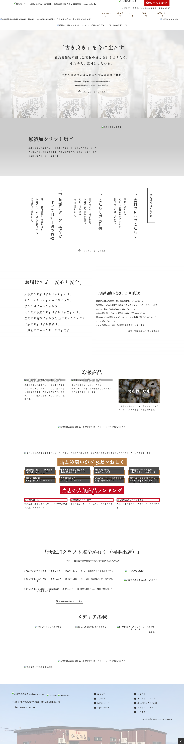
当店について (146, 14)
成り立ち (120, 14)
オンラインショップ (146, 699)
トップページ (106, 14)
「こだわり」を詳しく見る (93, 250)
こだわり (132, 14)
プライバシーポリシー (147, 708)
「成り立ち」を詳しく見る (93, 91)
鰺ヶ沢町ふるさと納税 (147, 703)
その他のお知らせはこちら (71, 601)
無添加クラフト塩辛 (45, 380)
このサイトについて (146, 712)
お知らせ (141, 694)
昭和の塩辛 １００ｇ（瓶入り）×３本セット (91, 503)
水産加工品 (92, 380)
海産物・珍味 (139, 390)
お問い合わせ (162, 14)
